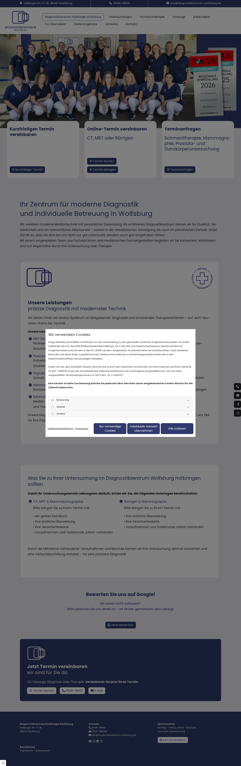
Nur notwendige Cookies (110, 428)
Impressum (81, 428)
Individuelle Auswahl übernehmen (143, 428)
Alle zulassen (177, 428)
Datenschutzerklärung (60, 428)
